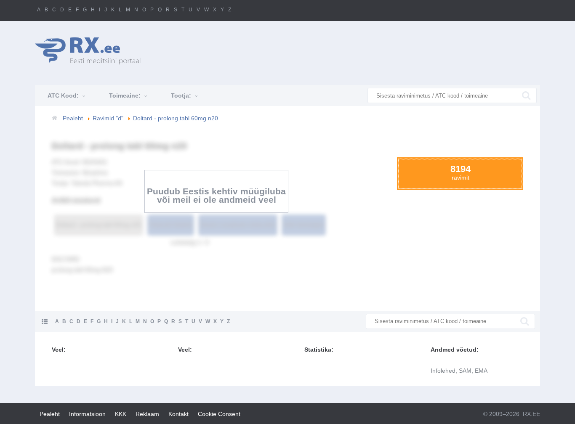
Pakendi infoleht (170, 224)
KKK (120, 414)
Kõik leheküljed (304, 224)
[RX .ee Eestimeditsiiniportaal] (92, 51)
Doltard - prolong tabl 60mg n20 (98, 224)
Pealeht (50, 414)
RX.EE (531, 414)
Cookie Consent (219, 414)
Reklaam (147, 414)
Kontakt (178, 414)
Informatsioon (87, 414)
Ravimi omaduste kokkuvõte (237, 224)
